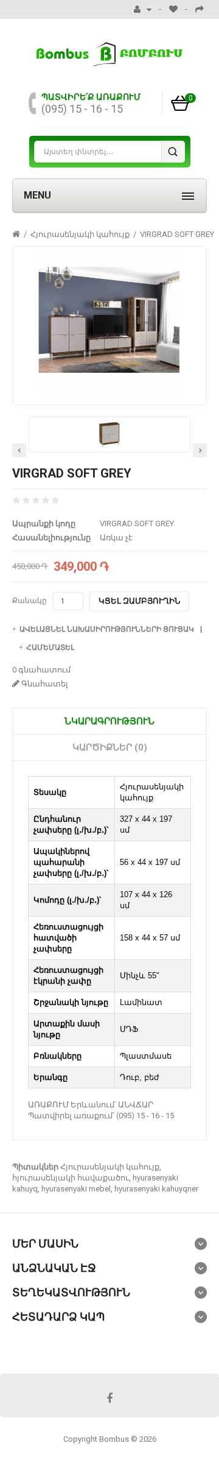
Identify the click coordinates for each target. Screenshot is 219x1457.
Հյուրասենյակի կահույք (80, 234)
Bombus (114, 1439)
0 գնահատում (41, 669)
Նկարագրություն (109, 721)
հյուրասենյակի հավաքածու (70, 1177)
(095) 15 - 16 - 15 (82, 108)
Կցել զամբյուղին (139, 600)
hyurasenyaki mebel (76, 1188)
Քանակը (29, 600)
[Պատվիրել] (199, 9)
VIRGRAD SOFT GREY (177, 234)
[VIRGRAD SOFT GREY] (109, 319)
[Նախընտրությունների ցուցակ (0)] (173, 9)
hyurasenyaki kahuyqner (156, 1188)
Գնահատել (43, 683)
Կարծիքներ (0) (109, 747)
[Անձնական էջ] (143, 9)
